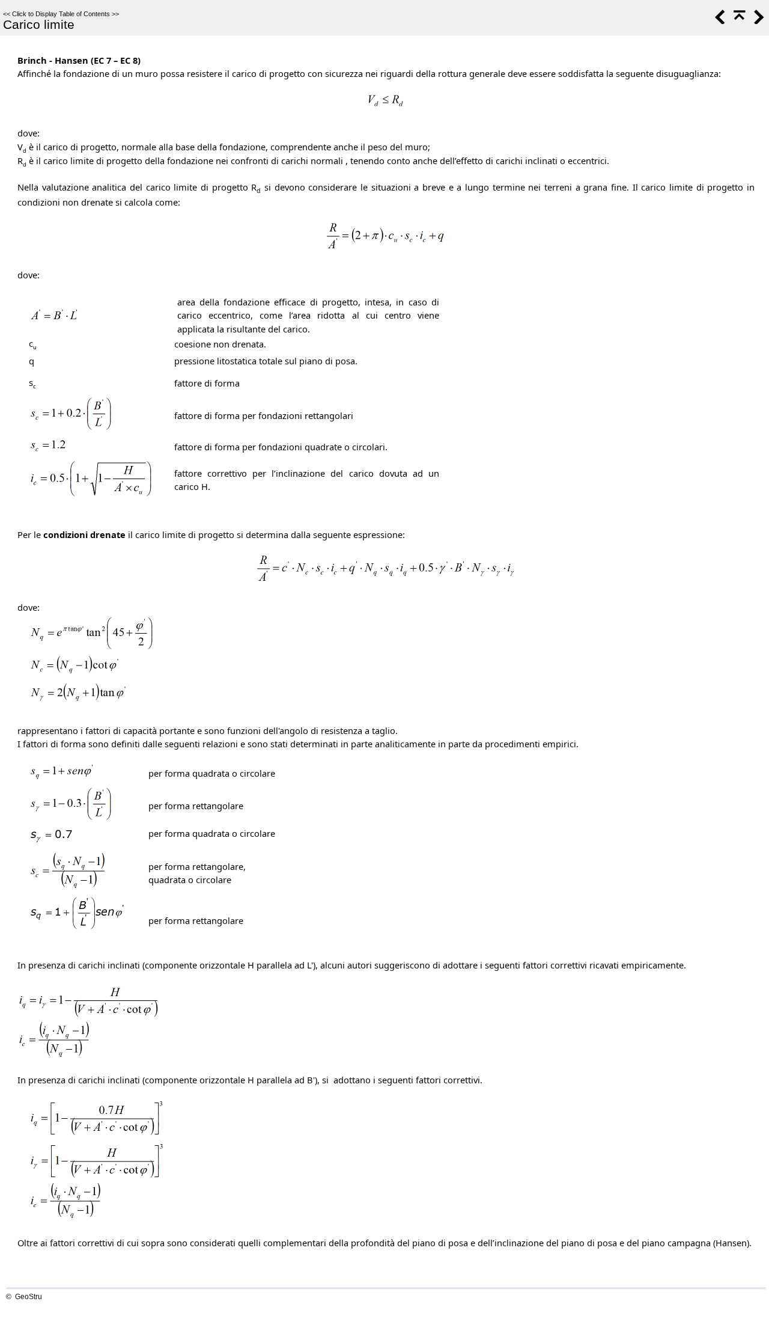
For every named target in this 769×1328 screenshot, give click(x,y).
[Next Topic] (757, 21)
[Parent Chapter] (738, 21)
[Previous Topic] (719, 21)
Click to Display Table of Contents (61, 13)
